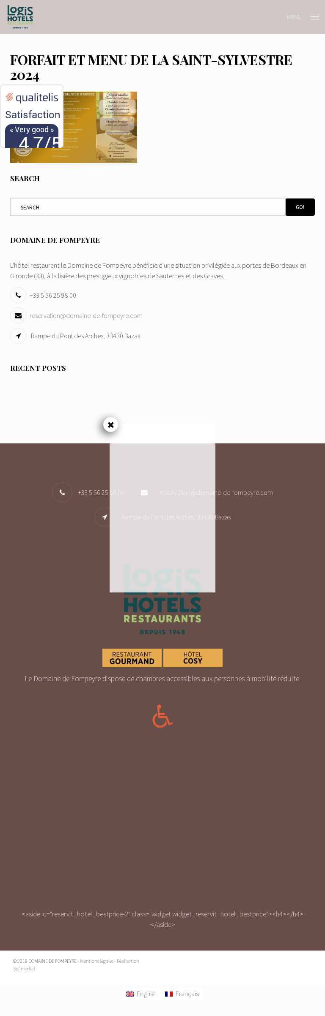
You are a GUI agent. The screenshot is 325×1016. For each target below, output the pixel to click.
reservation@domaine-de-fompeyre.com (86, 315)
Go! (300, 207)
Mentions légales (96, 961)
